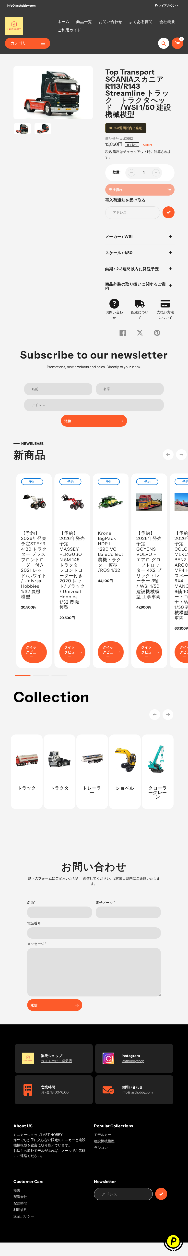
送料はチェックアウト (130, 152)
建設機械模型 (104, 1141)
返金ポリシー (23, 1216)
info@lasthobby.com (21, 5)
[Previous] (168, 454)
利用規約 (20, 1209)
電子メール (105, 902)
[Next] (181, 454)
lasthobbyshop (133, 1061)
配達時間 (20, 1203)
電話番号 (34, 923)
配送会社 (20, 1196)
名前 (31, 902)
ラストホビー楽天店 (56, 1061)
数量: (116, 172)
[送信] (161, 1194)
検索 (16, 1190)
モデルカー (102, 1134)
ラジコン (101, 1147)
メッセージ (37, 944)
